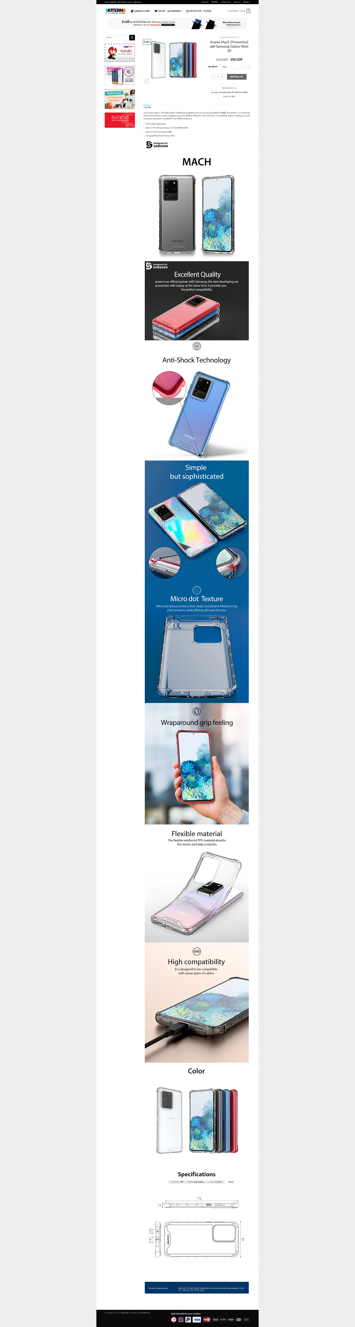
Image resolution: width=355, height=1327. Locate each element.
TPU (233, 97)
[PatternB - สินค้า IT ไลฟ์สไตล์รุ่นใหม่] (115, 11)
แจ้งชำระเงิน (226, 2)
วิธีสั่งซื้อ (214, 2)
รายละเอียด (147, 107)
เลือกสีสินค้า (213, 67)
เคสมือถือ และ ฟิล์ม (141, 11)
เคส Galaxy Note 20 (229, 38)
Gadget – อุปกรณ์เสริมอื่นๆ (169, 11)
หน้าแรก (205, 2)
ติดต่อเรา (246, 2)
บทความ (237, 2)
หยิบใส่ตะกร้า (237, 77)
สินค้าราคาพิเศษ (241, 92)
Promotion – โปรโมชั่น (200, 11)
